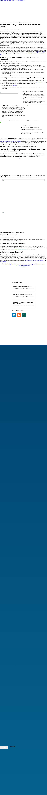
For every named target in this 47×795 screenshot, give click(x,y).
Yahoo (30, 53)
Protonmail (34, 53)
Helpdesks (6, 22)
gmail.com (38, 82)
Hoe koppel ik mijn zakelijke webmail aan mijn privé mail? (23, 303)
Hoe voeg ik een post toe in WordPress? (22, 286)
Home (1, 22)
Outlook (39, 53)
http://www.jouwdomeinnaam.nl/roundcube (10, 141)
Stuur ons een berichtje (20, 249)
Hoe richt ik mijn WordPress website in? (22, 294)
